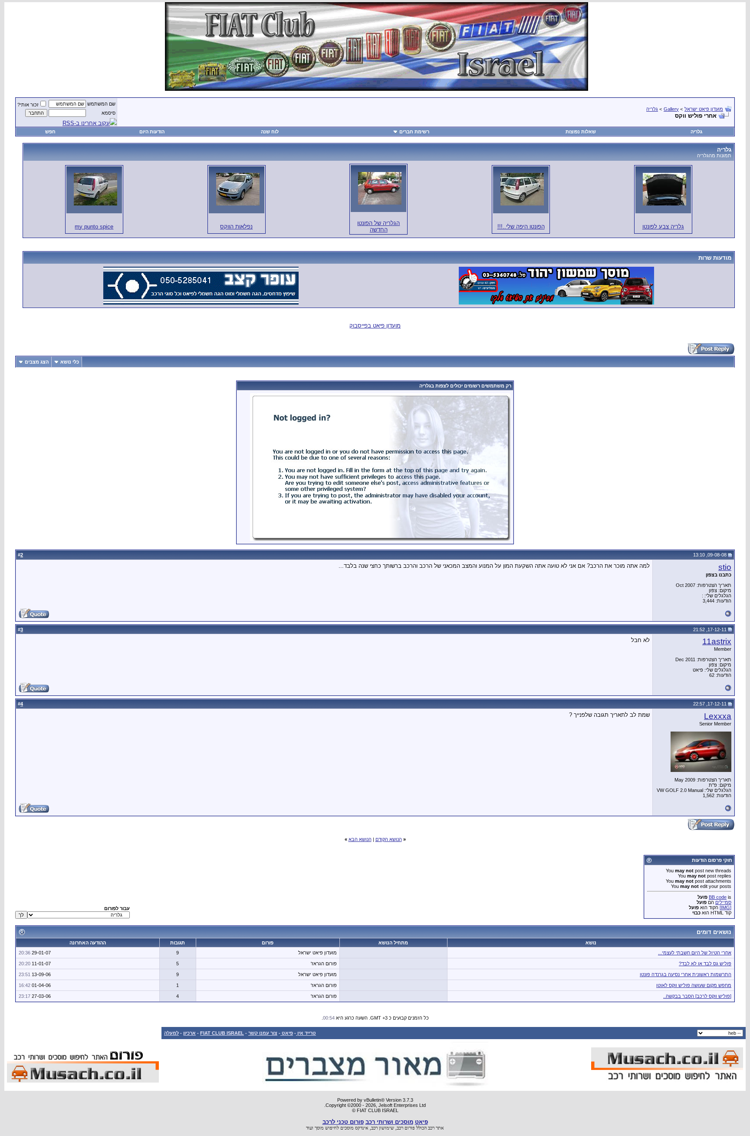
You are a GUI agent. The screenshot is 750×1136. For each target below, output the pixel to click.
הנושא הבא (360, 839)
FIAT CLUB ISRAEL (222, 1033)
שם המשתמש (101, 103)
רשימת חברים (414, 131)
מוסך (319, 1127)
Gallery (671, 109)
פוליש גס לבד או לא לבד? (705, 963)
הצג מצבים (37, 361)
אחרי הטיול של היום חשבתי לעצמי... (694, 952)
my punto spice (94, 226)
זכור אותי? (28, 104)
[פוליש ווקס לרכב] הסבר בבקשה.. (697, 996)
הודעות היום (151, 131)
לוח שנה (270, 131)
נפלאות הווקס (236, 226)
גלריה (652, 109)
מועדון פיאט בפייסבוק (375, 325)
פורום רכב (406, 1127)
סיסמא (108, 113)
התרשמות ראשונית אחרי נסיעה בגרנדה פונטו (685, 974)
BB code (718, 897)
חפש (50, 131)
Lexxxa (717, 716)
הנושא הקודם (388, 839)
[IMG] (725, 907)
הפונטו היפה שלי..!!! (521, 226)
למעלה (171, 1033)
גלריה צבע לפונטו (663, 226)
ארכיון (189, 1033)
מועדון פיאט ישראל (703, 109)
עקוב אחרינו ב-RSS (86, 123)
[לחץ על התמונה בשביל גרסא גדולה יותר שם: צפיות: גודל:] (664, 189)
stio (724, 567)
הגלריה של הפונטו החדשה (378, 226)
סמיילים (723, 902)
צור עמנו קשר (262, 1033)
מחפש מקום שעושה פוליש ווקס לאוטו (693, 985)
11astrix (716, 641)
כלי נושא (69, 361)
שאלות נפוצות (581, 131)
